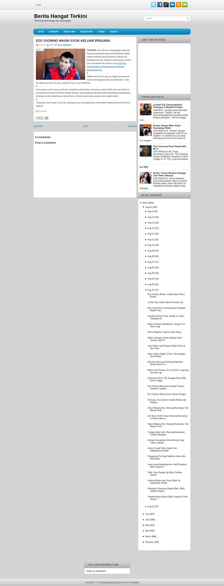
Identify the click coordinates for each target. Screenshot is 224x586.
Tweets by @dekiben (96, 571)
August (148, 207)
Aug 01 (151, 506)
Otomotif (54, 32)
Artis (41, 32)
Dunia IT (114, 32)
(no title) (144, 167)
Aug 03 (151, 284)
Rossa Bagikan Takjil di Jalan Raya (164, 332)
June (147, 519)
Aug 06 (151, 267)
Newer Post (38, 126)
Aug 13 (151, 228)
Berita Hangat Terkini (60, 16)
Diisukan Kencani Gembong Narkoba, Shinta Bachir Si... (165, 363)
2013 (145, 203)
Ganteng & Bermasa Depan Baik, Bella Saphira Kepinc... (166, 489)
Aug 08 (151, 256)
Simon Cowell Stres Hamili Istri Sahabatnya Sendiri (162, 449)
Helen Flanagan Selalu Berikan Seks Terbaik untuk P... (165, 339)
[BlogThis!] (40, 118)
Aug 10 (151, 245)
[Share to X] (43, 118)
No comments (64, 45)
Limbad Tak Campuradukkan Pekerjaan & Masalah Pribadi (167, 106)
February (149, 542)
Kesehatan (86, 32)
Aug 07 (151, 262)
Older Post (132, 126)
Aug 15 (151, 217)
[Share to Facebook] (46, 118)
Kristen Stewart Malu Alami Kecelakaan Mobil (167, 126)
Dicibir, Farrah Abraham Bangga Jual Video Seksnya (169, 174)
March (148, 536)
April (147, 530)
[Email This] (37, 118)
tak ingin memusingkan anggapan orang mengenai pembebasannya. (106, 66)
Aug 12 (151, 234)
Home (38, 5)
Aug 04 (151, 278)
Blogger (135, 582)
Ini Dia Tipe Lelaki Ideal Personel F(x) (165, 302)
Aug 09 (151, 250)
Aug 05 (151, 273)
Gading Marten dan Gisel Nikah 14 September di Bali (164, 481)
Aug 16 (151, 211)
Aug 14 (151, 222)
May (147, 525)
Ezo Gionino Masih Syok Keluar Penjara (73, 40)
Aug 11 (151, 239)
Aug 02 (151, 290)
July (147, 514)
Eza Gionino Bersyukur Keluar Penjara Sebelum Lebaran (166, 387)
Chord (101, 32)
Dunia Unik (69, 32)
